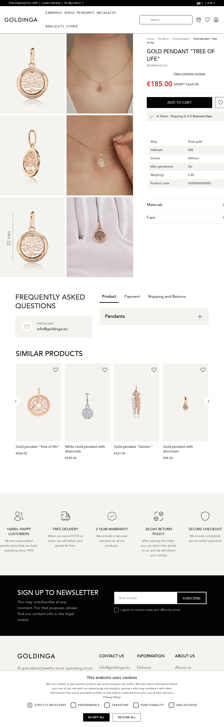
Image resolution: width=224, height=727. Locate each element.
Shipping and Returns (167, 296)
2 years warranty (51, 3)
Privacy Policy (112, 697)
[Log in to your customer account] (216, 19)
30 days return (73, 3)
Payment (132, 296)
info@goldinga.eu (114, 667)
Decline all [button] (127, 717)
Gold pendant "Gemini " (133, 446)
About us (183, 667)
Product (109, 296)
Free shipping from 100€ (23, 3)
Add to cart (179, 102)
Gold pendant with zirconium (178, 449)
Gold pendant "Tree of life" (37, 446)
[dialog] (112, 699)
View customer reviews (189, 74)
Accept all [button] (96, 717)
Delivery (144, 667)
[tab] (154, 316)
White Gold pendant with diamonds (85, 449)
